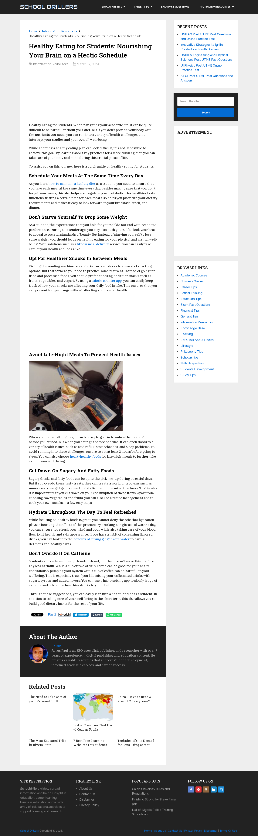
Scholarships (189, 357)
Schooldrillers (29, 788)
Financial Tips (190, 310)
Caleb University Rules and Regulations (151, 791)
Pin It (52, 614)
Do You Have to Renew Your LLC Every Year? (134, 699)
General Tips (190, 316)
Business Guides (192, 281)
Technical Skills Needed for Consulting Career (135, 743)
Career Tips (141, 6)
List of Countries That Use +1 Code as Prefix (93, 727)
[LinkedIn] (214, 789)
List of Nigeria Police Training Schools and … (152, 812)
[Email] (221, 789)
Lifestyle (187, 346)
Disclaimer (86, 799)
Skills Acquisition (192, 363)
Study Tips (188, 375)
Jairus (57, 646)
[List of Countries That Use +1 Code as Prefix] (93, 707)
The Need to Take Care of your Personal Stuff (47, 699)
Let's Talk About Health (197, 340)
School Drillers (48, 6)
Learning (187, 334)
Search (206, 112)
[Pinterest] (198, 789)
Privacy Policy (89, 805)
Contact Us (87, 794)
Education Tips (112, 6)
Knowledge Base (193, 328)
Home (148, 830)
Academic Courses (194, 275)
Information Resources (215, 6)
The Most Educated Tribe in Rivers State (47, 743)
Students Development (197, 369)
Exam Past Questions (175, 6)
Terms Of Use (228, 830)
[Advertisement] (93, 96)
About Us (86, 788)
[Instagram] (206, 789)
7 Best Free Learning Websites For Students (90, 743)
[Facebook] (191, 789)
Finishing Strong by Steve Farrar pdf (154, 802)
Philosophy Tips (192, 351)
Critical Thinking (191, 293)
